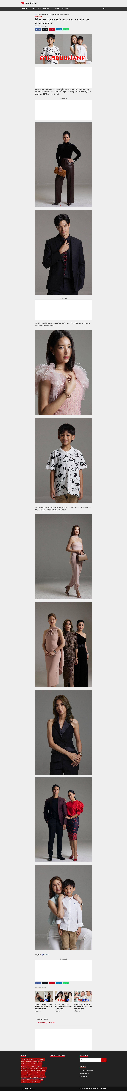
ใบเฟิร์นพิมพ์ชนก (24, 1081)
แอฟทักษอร (35, 1079)
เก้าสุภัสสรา (33, 1070)
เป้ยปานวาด (31, 1072)
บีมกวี (28, 1066)
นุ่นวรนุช (35, 1061)
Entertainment (43, 9)
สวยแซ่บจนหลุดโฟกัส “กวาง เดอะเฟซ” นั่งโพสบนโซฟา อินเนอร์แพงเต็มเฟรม (43, 1007)
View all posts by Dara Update (47, 1022)
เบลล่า (38, 1070)
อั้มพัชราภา (27, 1070)
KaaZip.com (31, 1088)
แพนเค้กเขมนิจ (42, 1077)
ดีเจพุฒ (22, 1061)
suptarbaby (55, 9)
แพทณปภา (42, 1075)
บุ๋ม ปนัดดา (39, 1066)
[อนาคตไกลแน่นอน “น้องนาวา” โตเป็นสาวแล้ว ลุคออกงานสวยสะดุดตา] (63, 997)
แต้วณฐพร (30, 1075)
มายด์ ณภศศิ (35, 1068)
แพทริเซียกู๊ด (35, 1077)
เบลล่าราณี (43, 1070)
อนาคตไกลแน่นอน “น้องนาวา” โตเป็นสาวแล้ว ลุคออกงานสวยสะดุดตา (63, 1007)
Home (36, 14)
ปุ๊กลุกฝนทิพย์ (24, 1068)
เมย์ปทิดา (37, 1072)
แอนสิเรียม (29, 1079)
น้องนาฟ (40, 1061)
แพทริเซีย (29, 1077)
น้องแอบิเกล (39, 1064)
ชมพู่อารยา (37, 1059)
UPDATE (33, 9)
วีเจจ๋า (22, 1070)
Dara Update (45, 26)
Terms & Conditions (86, 1070)
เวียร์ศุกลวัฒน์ (24, 1075)
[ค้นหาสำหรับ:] (93, 1060)
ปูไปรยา (30, 1068)
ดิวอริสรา (42, 1059)
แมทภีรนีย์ (23, 1079)
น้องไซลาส (23, 1066)
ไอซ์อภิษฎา (37, 1081)
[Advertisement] (63, 77)
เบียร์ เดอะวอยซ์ (24, 1072)
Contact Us (83, 1077)
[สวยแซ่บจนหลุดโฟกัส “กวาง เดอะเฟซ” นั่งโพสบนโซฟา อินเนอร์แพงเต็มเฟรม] (44, 997)
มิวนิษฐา (41, 1068)
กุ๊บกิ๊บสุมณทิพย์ (24, 1059)
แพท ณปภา (23, 1077)
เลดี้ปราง (42, 1072)
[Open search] (104, 8)
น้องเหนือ (33, 1064)
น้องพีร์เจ (23, 1064)
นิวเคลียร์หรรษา (29, 1061)
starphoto (65, 9)
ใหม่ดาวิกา (32, 1081)
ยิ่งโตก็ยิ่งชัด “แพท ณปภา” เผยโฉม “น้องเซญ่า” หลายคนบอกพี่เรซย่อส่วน (83, 1007)
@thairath (45, 955)
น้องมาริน (28, 1064)
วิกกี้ (45, 1068)
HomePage (25, 9)
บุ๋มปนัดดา (33, 1066)
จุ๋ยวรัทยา (31, 1059)
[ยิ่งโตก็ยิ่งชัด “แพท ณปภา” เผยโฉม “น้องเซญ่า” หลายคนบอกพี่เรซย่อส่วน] (83, 997)
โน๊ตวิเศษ (41, 1079)
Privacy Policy (85, 1074)
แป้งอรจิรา (36, 1075)
